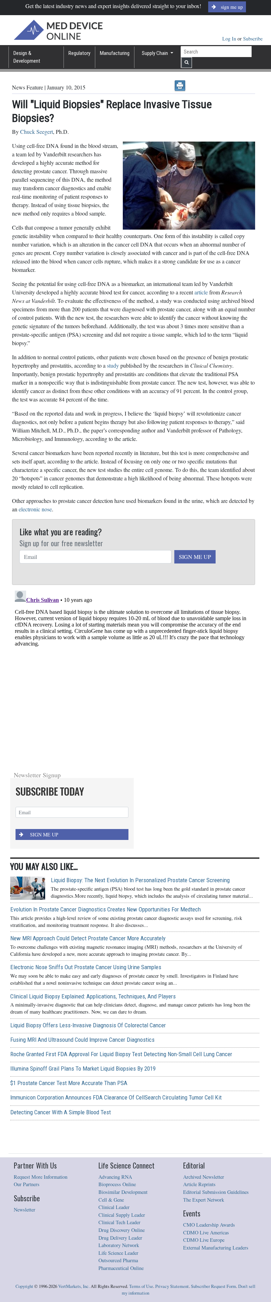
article (201, 292)
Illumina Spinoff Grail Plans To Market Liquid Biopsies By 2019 (83, 1068)
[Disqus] (133, 676)
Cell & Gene (111, 1199)
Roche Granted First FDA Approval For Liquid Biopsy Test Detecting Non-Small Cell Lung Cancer (121, 1054)
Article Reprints (199, 1184)
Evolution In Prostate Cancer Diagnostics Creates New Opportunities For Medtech (105, 909)
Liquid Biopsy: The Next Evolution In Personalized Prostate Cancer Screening (140, 880)
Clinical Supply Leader (121, 1214)
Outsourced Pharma (118, 1260)
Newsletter (24, 1209)
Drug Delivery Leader (120, 1237)
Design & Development (26, 57)
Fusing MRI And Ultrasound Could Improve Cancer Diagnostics (82, 1039)
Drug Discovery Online (121, 1230)
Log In (229, 38)
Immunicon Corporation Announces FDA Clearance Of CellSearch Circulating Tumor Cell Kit (116, 1097)
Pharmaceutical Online (121, 1268)
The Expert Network (203, 1199)
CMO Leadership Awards (209, 1224)
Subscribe (253, 38)
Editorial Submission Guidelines (216, 1192)
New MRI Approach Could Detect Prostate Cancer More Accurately (87, 938)
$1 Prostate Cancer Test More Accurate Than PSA (68, 1082)
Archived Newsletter (203, 1176)
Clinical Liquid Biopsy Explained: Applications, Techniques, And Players (93, 996)
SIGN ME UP (195, 556)
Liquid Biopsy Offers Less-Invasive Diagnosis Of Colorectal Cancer (88, 1025)
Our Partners (27, 1184)
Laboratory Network (118, 1245)
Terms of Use (141, 1286)
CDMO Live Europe (203, 1239)
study (113, 365)
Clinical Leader (114, 1207)
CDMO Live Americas (206, 1232)
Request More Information (40, 1176)
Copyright (24, 1286)
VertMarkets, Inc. (74, 1286)
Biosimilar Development (122, 1192)
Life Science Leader (118, 1253)
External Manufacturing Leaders (215, 1247)
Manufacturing (115, 53)
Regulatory (79, 53)
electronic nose (35, 509)
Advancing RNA (115, 1176)
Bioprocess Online (117, 1184)
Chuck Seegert (36, 131)
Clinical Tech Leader (119, 1222)
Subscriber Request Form (213, 1286)
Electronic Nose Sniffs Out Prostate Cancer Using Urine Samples (85, 967)
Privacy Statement (172, 1286)
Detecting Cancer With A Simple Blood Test (60, 1112)
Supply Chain (155, 53)
